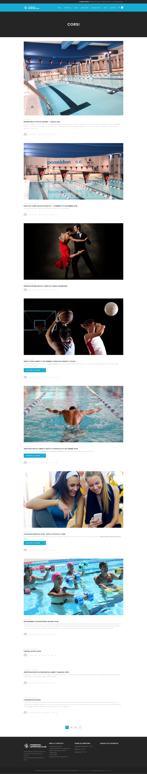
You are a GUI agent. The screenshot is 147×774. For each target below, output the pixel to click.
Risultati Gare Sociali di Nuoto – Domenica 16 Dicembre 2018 (50, 206)
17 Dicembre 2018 (46, 214)
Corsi (25, 119)
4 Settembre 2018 (46, 462)
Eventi (29, 203)
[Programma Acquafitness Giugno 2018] (73, 587)
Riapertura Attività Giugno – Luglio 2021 (42, 122)
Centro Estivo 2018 (32, 651)
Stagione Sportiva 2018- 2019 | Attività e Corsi (45, 534)
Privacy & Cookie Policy (84, 770)
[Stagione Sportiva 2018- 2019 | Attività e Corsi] (73, 499)
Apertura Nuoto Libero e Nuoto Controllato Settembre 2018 (51, 449)
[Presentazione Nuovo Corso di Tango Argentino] (73, 251)
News (29, 119)
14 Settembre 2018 (46, 377)
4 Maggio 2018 (45, 655)
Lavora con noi (84, 2)
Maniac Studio (108, 770)
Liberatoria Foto (106, 2)
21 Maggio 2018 (45, 634)
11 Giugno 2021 (45, 134)
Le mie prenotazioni (117, 2)
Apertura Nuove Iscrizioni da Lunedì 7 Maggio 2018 (46, 672)
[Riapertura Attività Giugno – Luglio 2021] (73, 78)
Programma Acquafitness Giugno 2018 (41, 621)
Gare (33, 203)
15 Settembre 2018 (46, 290)
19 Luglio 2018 (45, 550)
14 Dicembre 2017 (46, 712)
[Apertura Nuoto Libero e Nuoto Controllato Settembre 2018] (73, 414)
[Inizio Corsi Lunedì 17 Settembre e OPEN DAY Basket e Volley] (73, 326)
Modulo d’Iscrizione (95, 2)
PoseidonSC (34, 134)
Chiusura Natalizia (32, 700)
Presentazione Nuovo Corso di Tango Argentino (45, 286)
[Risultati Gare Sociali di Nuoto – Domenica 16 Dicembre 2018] (73, 171)
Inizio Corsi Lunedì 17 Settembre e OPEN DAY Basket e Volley (50, 361)
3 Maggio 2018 (45, 683)
